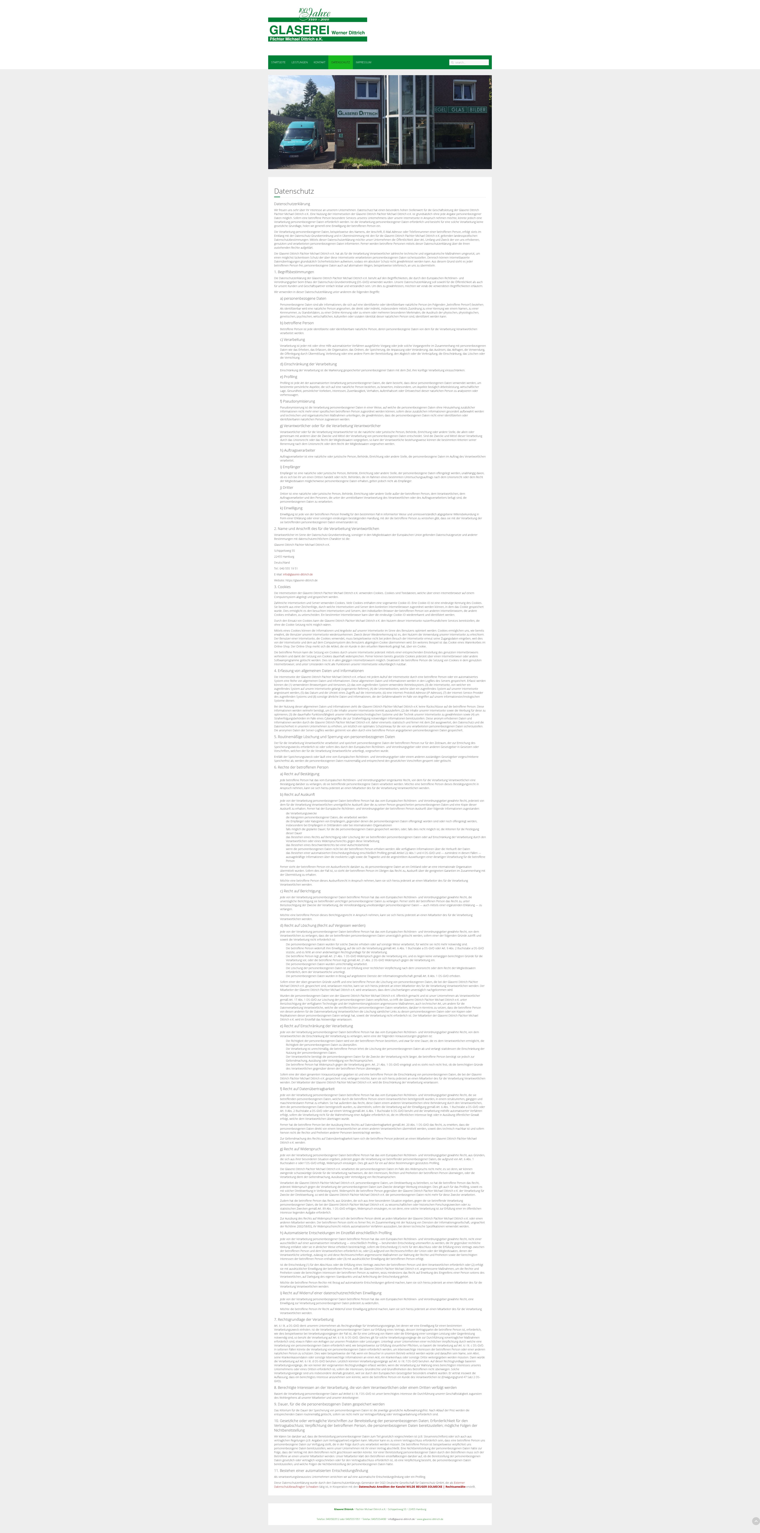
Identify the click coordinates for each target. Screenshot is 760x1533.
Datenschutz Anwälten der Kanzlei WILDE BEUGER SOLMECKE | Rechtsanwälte (412, 1486)
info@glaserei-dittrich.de (298, 574)
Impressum (363, 62)
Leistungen (300, 62)
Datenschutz (340, 62)
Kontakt (319, 62)
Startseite (278, 62)
